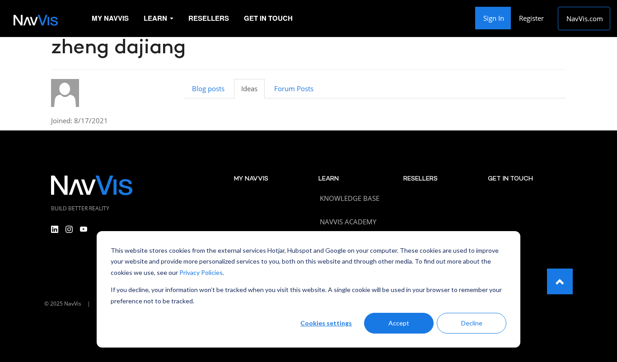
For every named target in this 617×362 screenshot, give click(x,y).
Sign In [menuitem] (493, 18)
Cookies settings (326, 323)
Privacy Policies (201, 272)
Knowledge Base (349, 198)
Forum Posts (293, 88)
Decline (471, 323)
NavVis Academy (348, 221)
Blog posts (208, 88)
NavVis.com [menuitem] (584, 18)
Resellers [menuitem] (208, 18)
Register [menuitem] (531, 18)
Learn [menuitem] (156, 18)
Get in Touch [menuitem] (268, 18)
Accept (398, 323)
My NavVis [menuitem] (110, 18)
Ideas (249, 88)
